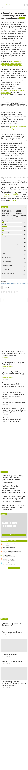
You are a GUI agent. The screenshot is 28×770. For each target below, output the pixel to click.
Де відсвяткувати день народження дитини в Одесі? (13, 364)
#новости (19, 283)
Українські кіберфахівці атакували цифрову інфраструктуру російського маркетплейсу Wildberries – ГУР (14, 410)
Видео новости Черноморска (10, 524)
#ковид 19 (9, 283)
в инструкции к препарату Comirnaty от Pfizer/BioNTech (13, 91)
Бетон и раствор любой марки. (12, 661)
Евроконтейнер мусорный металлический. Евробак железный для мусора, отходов (14, 683)
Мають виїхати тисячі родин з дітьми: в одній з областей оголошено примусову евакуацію (13, 384)
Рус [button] (26, 4)
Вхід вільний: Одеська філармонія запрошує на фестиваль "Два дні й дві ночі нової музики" (13, 353)
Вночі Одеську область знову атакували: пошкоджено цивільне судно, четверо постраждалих (13, 394)
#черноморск (24, 283)
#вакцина (14, 283)
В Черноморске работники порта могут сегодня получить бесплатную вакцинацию (12, 64)
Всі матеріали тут (14, 534)
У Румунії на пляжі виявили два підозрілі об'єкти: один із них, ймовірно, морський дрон (12, 419)
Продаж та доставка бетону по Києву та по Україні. (12, 633)
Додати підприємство (14, 567)
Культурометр (4, 281)
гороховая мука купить (10, 654)
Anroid (14, 200)
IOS (10, 200)
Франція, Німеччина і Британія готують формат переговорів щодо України (13, 507)
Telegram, (8, 194)
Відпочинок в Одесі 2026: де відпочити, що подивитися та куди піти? (13, 373)
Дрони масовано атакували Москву (13, 402)
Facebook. (7, 196)
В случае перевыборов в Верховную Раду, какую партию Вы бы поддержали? (14, 213)
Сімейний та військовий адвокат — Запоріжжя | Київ (13, 624)
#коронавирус (3, 283)
